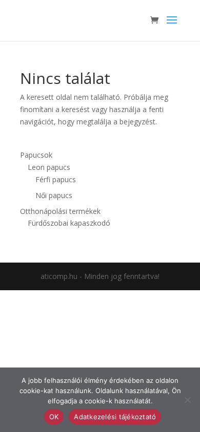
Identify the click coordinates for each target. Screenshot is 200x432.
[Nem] (187, 400)
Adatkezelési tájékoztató (115, 417)
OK (54, 417)
